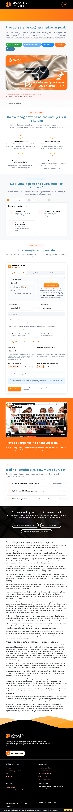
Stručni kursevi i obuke (45, 768)
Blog (7, 774)
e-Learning (9, 777)
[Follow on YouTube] (51, 793)
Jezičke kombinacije (30, 45)
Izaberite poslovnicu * (15, 279)
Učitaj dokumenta (51, 285)
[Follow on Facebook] (39, 793)
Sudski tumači (14, 95)
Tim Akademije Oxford (13, 771)
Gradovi (59, 45)
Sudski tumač (10, 787)
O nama (8, 768)
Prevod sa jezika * (12, 304)
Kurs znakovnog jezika (49, 525)
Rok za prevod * (12, 347)
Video (9, 49)
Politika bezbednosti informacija (17, 803)
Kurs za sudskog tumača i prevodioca (35, 532)
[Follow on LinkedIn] (59, 793)
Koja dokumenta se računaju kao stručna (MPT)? (25, 342)
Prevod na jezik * (44, 304)
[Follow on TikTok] (47, 793)
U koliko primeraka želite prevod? (46, 347)
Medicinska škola (43, 777)
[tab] (17, 273)
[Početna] (6, 95)
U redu (68, 810)
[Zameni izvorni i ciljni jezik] (36, 308)
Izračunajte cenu (13, 45)
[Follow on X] (55, 793)
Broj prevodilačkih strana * (15, 319)
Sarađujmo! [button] (17, 753)
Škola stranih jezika (44, 774)
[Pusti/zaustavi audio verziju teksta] (7, 103)
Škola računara (43, 771)
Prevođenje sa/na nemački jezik (16, 790)
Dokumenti (47, 45)
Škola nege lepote (44, 779)
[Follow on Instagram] (43, 793)
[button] (64, 4)
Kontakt (8, 807)
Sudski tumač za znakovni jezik (31, 95)
